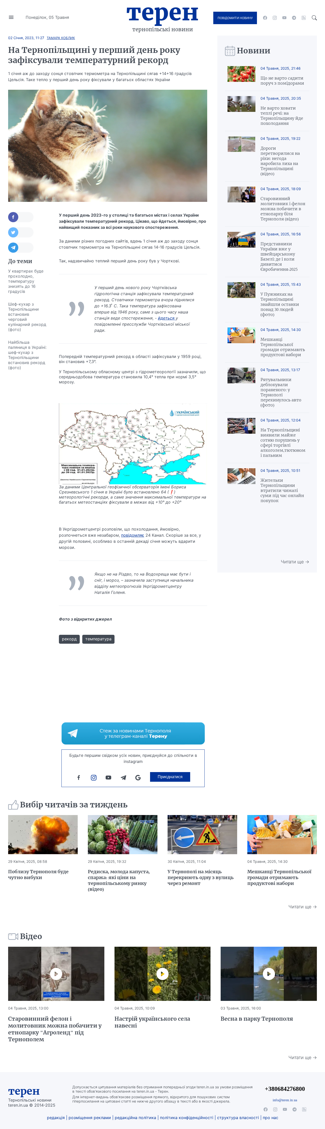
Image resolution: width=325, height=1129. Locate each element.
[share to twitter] (21, 232)
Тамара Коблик (61, 38)
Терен (162, 12)
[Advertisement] (28, 450)
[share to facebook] (21, 217)
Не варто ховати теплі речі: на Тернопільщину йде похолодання (282, 116)
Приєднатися (170, 777)
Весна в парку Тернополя (257, 1018)
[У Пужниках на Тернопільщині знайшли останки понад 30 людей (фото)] (241, 299)
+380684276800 (285, 1089)
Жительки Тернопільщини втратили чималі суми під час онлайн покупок (282, 490)
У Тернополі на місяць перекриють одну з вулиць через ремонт (201, 877)
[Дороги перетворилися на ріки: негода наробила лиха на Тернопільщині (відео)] (241, 156)
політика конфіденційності (186, 1117)
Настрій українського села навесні (152, 1022)
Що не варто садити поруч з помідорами (282, 81)
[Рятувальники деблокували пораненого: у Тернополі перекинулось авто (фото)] (241, 388)
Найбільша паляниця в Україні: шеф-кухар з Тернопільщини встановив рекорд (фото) (27, 355)
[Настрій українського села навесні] (163, 974)
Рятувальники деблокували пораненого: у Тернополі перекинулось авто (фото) (281, 392)
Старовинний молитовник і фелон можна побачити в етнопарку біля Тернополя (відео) (283, 208)
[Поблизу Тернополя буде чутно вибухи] (43, 834)
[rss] (304, 18)
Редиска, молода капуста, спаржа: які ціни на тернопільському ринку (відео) (119, 880)
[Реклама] (133, 733)
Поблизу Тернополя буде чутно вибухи (38, 874)
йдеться (167, 318)
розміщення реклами (90, 1117)
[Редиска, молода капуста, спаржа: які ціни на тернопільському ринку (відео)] (122, 834)
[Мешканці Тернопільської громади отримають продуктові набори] (241, 342)
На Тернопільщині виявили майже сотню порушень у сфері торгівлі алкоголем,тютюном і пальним (283, 442)
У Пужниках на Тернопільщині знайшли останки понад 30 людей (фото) (280, 304)
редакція (56, 1117)
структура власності (238, 1117)
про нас (270, 1117)
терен (24, 1091)
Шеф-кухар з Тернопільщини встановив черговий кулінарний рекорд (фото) (27, 317)
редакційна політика (135, 1117)
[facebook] (265, 18)
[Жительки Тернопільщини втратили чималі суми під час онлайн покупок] (241, 485)
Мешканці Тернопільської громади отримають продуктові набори (283, 347)
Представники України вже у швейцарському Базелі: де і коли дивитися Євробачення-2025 (279, 256)
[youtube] (284, 18)
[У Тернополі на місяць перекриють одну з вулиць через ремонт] (202, 834)
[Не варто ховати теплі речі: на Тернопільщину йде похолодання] (241, 111)
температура (98, 638)
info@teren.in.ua (285, 1100)
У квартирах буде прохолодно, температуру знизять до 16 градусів (25, 281)
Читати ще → (295, 561)
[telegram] (294, 18)
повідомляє (132, 535)
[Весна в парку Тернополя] (269, 974)
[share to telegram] (21, 248)
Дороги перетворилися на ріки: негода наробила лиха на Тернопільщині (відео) (280, 161)
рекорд (69, 638)
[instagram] (275, 18)
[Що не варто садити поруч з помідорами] (241, 76)
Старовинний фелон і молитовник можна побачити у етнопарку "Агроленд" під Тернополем (55, 1029)
